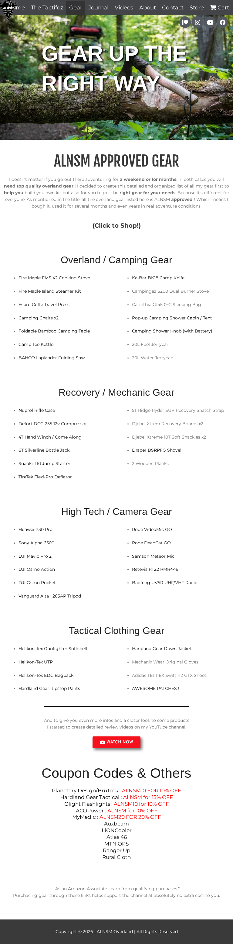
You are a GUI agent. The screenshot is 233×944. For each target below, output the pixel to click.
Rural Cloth (116, 857)
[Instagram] (197, 22)
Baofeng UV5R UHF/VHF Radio (165, 582)
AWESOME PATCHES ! (155, 688)
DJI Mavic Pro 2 (35, 556)
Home (16, 7)
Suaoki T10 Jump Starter (44, 463)
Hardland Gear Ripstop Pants (49, 688)
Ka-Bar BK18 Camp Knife (158, 277)
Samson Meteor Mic (153, 556)
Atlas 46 (116, 837)
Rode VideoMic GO (152, 529)
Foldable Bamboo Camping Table (54, 331)
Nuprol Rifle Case (37, 410)
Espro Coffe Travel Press (44, 304)
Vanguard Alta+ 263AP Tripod (50, 596)
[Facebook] (222, 22)
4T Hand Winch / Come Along (50, 437)
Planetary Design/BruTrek (85, 790)
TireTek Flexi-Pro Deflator (45, 476)
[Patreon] (185, 22)
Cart (222, 7)
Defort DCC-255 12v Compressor (53, 423)
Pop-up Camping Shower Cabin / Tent (172, 317)
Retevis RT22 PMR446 (155, 569)
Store (197, 7)
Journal (98, 7)
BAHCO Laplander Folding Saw (52, 357)
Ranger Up (116, 850)
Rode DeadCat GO (151, 542)
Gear (75, 7)
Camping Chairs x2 (39, 317)
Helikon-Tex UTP (36, 662)
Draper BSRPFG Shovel (156, 450)
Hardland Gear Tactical (90, 797)
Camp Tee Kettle (36, 344)
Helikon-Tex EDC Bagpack (46, 675)
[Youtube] (210, 22)
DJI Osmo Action (37, 569)
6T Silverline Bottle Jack (44, 450)
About (147, 7)
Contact (173, 7)
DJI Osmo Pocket (37, 582)
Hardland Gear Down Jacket (161, 648)
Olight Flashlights (87, 804)
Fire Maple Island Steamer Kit (50, 291)
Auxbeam (116, 824)
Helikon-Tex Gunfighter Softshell (53, 648)
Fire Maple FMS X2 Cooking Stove (54, 277)
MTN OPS (116, 844)
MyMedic (84, 817)
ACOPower (90, 811)
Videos (124, 7)
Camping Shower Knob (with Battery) (172, 331)
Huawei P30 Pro (35, 529)
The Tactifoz (47, 7)
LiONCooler (117, 830)
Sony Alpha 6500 (36, 542)
